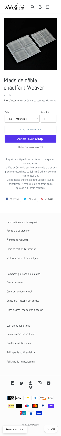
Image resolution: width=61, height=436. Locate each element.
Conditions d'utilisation (19, 343)
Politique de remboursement (21, 361)
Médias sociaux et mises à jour (22, 258)
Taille (7, 112)
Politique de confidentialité (21, 352)
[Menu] (55, 6)
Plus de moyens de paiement (30, 147)
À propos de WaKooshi (18, 240)
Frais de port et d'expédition (21, 249)
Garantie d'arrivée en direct (21, 334)
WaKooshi (34, 424)
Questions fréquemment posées (23, 300)
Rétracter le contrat (14, 429)
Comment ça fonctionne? (19, 291)
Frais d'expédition (12, 100)
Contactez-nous (15, 282)
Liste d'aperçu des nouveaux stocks (25, 310)
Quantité (45, 112)
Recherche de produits (18, 230)
